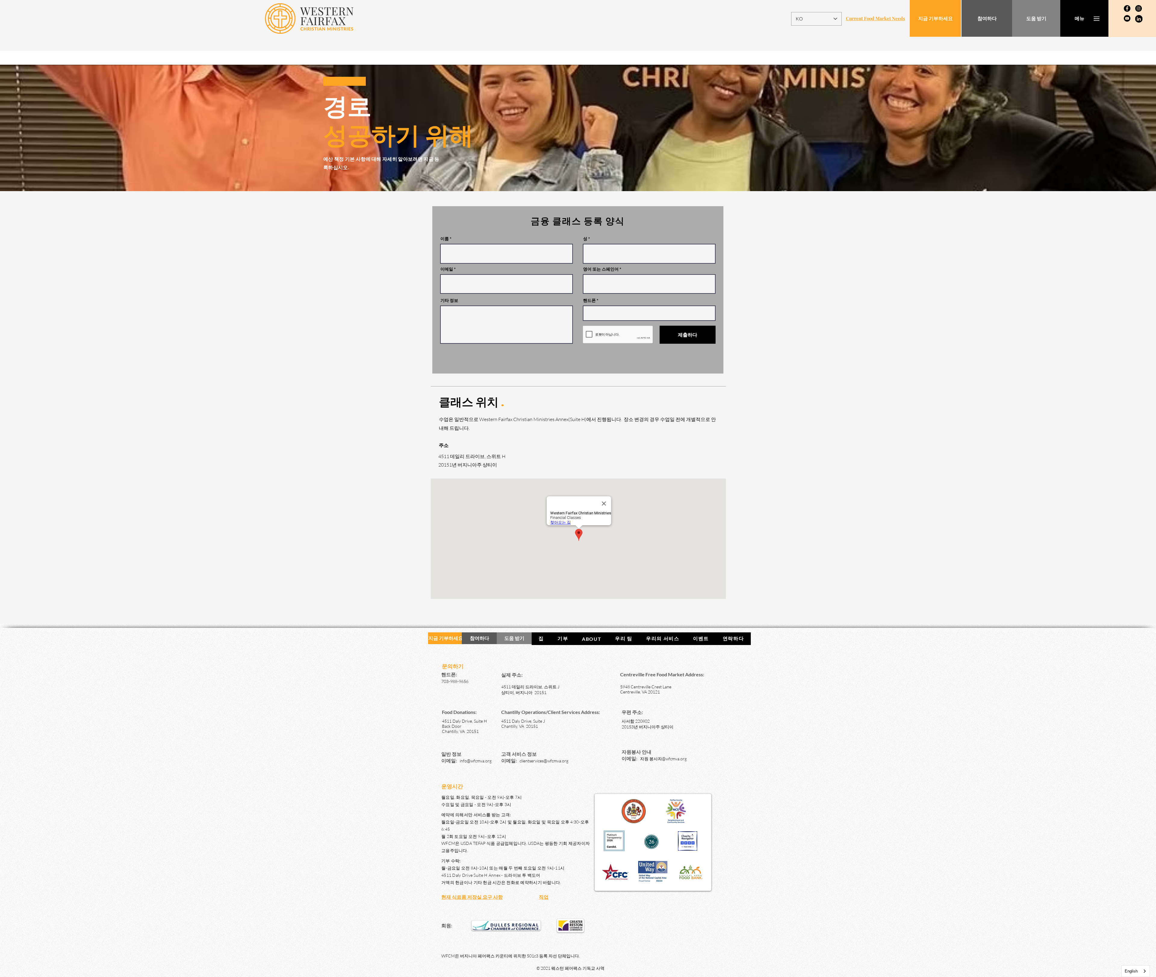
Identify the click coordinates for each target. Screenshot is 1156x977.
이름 (444, 239)
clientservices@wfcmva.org (544, 760)
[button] (1079, 18)
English (1131, 971)
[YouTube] (1127, 18)
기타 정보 (449, 300)
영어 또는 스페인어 (601, 269)
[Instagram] (1138, 8)
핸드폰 (589, 300)
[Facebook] (1127, 8)
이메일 (446, 269)
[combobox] (1135, 971)
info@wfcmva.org (476, 760)
